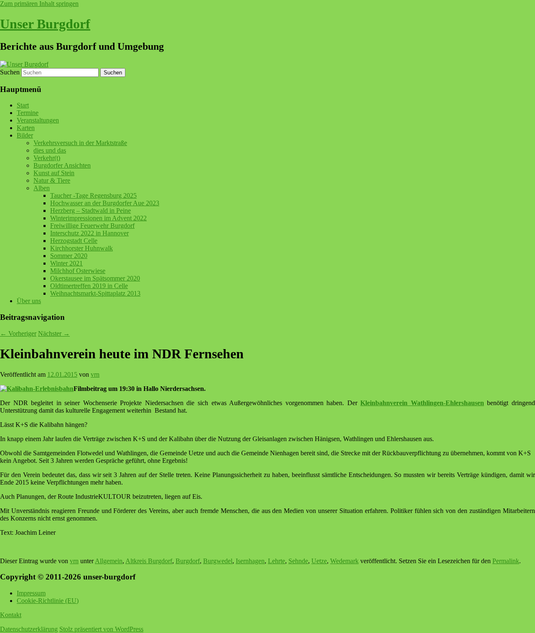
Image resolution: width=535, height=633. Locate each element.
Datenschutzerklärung (29, 629)
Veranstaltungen (38, 120)
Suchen (10, 72)
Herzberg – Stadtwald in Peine (90, 210)
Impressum (31, 593)
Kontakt (10, 614)
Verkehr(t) (46, 157)
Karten (26, 127)
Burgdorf (188, 560)
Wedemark (344, 560)
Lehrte (276, 560)
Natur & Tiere (51, 180)
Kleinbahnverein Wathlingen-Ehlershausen (422, 402)
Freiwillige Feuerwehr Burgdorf (92, 225)
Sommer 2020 (68, 255)
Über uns (29, 300)
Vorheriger (18, 333)
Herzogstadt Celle (73, 240)
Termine (27, 112)
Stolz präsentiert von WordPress (101, 629)
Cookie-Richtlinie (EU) (48, 600)
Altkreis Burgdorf (148, 560)
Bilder (25, 135)
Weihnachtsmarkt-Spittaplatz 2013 (95, 293)
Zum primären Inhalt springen (39, 3)
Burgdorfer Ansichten (62, 165)
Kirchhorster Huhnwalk (81, 248)
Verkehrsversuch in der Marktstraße (80, 142)
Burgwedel (217, 560)
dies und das (49, 150)
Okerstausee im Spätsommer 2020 (95, 278)
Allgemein (108, 560)
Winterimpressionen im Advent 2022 (98, 218)
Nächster (54, 333)
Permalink (505, 560)
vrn (95, 374)
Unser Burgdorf (45, 23)
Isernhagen (250, 560)
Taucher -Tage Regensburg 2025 (93, 195)
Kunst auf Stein (53, 172)
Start (23, 105)
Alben (41, 187)
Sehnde (298, 560)
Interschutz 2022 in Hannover (89, 233)
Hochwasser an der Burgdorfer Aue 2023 (104, 203)
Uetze (319, 560)
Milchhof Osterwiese (77, 270)
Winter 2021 (66, 263)
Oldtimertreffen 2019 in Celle (89, 285)
